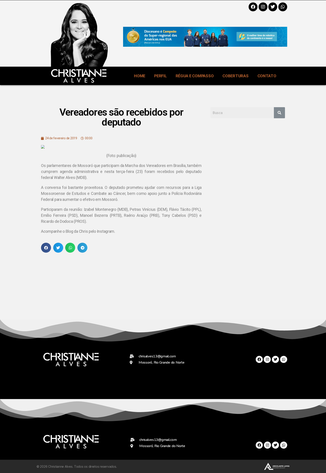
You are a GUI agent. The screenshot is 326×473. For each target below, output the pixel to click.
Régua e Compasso (195, 76)
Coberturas (235, 76)
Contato (266, 76)
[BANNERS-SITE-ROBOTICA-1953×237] (205, 45)
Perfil (160, 76)
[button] (46, 248)
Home (139, 76)
